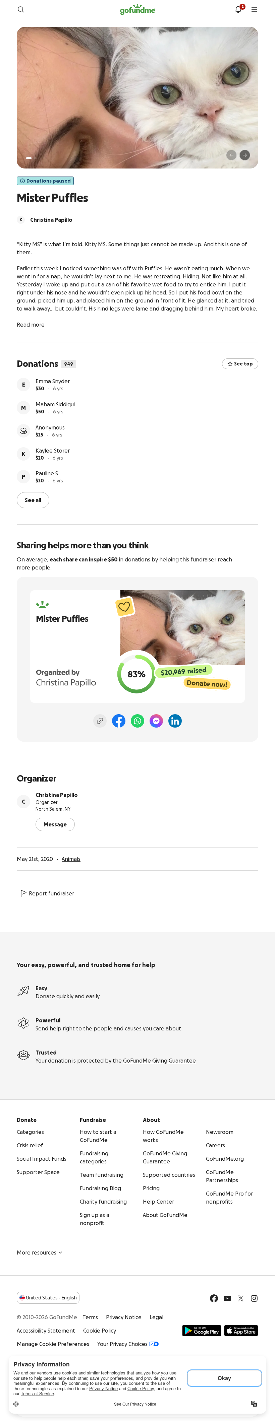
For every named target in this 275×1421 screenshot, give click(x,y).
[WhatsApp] (137, 721)
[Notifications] (238, 9)
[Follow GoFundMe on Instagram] (254, 1298)
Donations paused (48, 181)
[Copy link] (100, 721)
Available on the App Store (241, 1330)
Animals (71, 859)
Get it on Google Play (201, 1330)
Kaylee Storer (53, 451)
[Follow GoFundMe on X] (241, 1298)
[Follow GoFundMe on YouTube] (227, 1298)
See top (243, 363)
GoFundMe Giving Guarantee (159, 1061)
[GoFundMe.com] (137, 9)
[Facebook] (118, 721)
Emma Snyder (53, 381)
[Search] (21, 9)
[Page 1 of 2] (29, 158)
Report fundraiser (51, 893)
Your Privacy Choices (122, 1344)
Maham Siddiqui (55, 404)
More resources (36, 1252)
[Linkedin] (175, 721)
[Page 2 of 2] (35, 158)
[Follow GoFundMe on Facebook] (214, 1298)
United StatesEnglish (51, 1297)
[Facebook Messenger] (156, 721)
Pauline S (47, 473)
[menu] (254, 9)
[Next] (244, 155)
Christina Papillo (57, 795)
